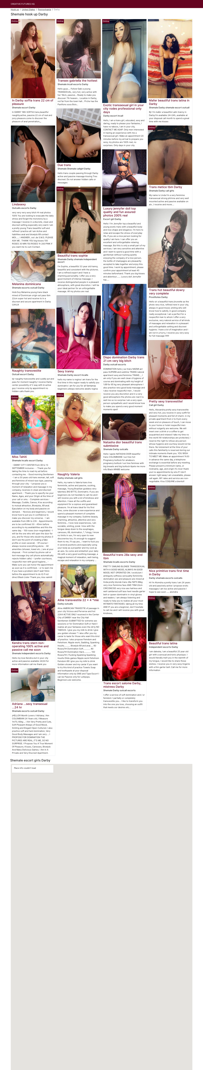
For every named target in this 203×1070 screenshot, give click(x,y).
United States (28, 9)
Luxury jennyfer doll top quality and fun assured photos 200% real (119, 212)
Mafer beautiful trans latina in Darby (169, 102)
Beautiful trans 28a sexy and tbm (123, 556)
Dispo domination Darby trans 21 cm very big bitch (123, 359)
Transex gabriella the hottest (77, 80)
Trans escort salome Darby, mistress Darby (122, 684)
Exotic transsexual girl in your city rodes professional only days (123, 108)
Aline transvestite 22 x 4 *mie (78, 600)
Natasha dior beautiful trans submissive (122, 443)
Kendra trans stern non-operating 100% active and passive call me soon (30, 646)
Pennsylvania (44, 9)
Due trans (64, 165)
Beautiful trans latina (163, 643)
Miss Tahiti (19, 457)
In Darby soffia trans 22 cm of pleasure (32, 102)
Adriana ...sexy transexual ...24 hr (29, 705)
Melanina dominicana (26, 284)
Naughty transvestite (26, 370)
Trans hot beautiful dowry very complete (167, 291)
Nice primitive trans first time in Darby (169, 572)
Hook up (15, 9)
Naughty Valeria (69, 474)
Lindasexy (19, 204)
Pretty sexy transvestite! (166, 401)
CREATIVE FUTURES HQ (23, 4)
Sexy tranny (66, 371)
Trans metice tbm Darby (165, 187)
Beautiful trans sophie (73, 255)
